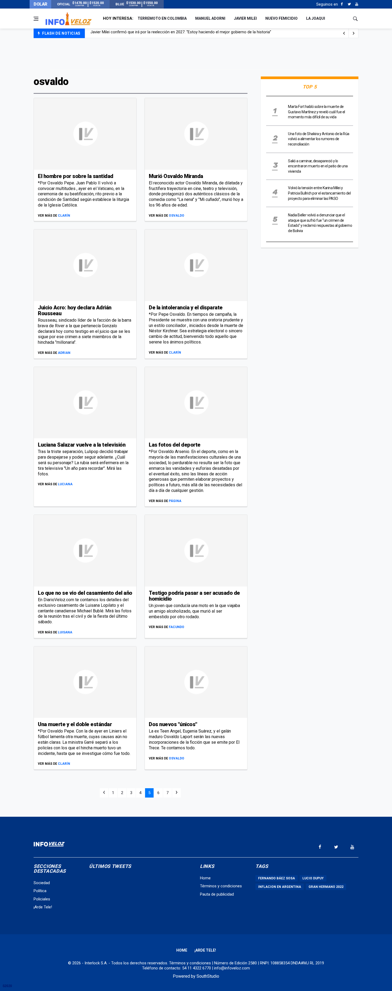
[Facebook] (341, 4)
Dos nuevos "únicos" (173, 724)
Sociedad (42, 882)
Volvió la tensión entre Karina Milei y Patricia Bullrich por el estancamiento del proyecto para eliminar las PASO (319, 193)
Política (40, 890)
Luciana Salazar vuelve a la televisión (81, 445)
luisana (65, 632)
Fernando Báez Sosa (276, 878)
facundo (176, 627)
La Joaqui (315, 18)
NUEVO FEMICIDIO (281, 18)
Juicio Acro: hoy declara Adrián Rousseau (74, 310)
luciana (65, 484)
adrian (64, 353)
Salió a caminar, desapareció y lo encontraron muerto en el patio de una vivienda (318, 166)
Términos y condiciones (221, 886)
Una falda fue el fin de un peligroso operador (129, 33)
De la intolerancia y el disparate (186, 307)
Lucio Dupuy (313, 878)
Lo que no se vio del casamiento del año (85, 593)
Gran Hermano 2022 (326, 887)
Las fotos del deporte (175, 445)
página (175, 501)
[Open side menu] (36, 18)
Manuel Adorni (210, 18)
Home (205, 878)
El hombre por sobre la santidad (75, 176)
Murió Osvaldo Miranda (176, 176)
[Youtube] (356, 4)
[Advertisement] (196, 56)
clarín (64, 215)
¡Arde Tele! (43, 907)
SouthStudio (208, 976)
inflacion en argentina (279, 887)
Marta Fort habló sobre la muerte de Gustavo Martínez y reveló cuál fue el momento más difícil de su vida (316, 111)
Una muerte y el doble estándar (75, 724)
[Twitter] (349, 4)
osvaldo (176, 215)
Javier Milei (245, 18)
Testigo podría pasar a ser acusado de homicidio (194, 596)
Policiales (42, 899)
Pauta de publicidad (217, 894)
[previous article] (353, 33)
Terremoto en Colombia (162, 18)
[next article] (344, 33)
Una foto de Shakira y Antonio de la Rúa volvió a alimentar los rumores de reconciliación (318, 139)
